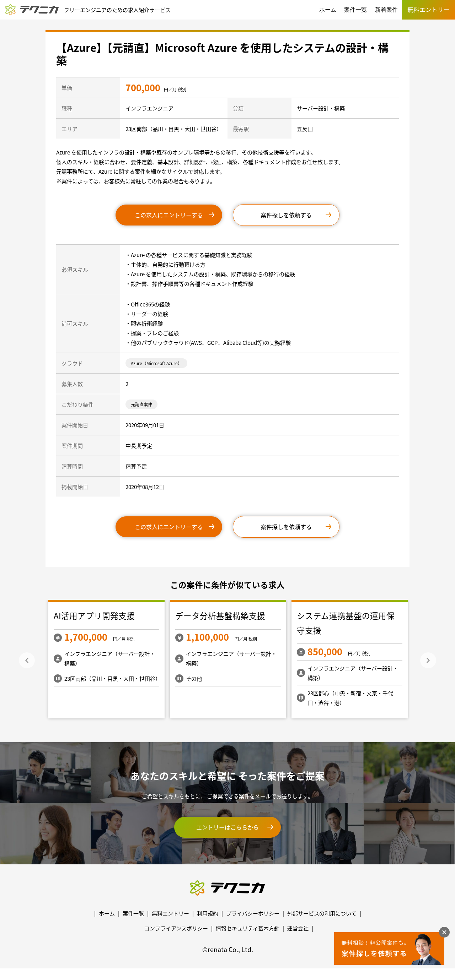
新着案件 (386, 10)
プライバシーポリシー (252, 913)
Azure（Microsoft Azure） (156, 363)
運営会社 (298, 928)
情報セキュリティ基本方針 (247, 928)
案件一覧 (355, 10)
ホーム (327, 10)
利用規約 (207, 913)
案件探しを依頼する (286, 215)
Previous (27, 660)
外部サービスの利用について (322, 913)
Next (428, 660)
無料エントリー (170, 913)
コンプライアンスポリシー (176, 928)
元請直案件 (141, 404)
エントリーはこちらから (227, 827)
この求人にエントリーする (169, 215)
